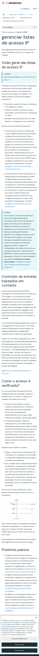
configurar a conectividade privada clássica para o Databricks (19, 608)
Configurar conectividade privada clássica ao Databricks (17, 264)
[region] (19, 634)
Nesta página (8, 27)
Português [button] (25, 9)
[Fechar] (36, 617)
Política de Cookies (8, 628)
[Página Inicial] (4, 14)
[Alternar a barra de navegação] (3, 3)
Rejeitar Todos (19, 644)
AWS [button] (34, 9)
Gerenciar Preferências (19, 639)
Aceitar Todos (19, 650)
